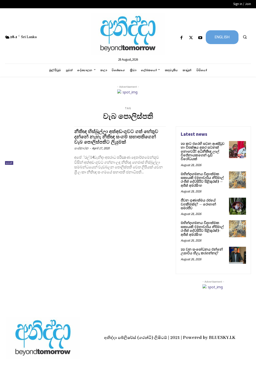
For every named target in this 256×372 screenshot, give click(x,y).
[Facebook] (181, 38)
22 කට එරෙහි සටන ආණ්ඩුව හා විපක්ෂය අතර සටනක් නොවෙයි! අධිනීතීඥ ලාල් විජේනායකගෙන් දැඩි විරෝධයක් (202, 152)
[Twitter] (191, 38)
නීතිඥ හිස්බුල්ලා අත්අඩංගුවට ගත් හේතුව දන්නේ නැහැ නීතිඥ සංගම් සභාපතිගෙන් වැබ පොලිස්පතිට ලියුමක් (116, 137)
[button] (244, 37)
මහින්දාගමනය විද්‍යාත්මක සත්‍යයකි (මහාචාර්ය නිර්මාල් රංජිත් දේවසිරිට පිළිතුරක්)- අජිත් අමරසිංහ (202, 229)
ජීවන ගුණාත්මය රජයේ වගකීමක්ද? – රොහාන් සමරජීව (198, 204)
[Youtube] (200, 38)
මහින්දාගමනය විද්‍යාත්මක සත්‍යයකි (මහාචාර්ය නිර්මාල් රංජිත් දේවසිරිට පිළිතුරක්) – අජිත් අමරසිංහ (202, 180)
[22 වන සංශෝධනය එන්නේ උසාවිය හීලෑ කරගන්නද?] (237, 255)
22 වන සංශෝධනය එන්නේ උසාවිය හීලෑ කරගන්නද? (202, 251)
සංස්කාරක (81, 148)
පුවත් (9, 163)
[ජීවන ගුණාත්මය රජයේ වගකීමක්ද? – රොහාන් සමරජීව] (237, 206)
